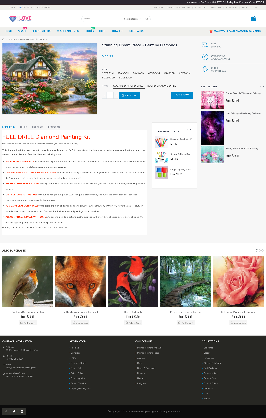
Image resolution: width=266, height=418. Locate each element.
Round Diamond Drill (161, 86)
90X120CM (125, 77)
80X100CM (108, 77)
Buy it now (182, 95)
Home (3, 39)
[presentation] (188, 130)
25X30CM (123, 73)
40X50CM (154, 73)
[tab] (8, 127)
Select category (131, 19)
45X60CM (169, 73)
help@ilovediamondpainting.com (21, 367)
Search (146, 19)
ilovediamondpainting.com (145, 411)
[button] (257, 250)
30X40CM (138, 73)
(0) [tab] (54, 127)
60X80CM (185, 73)
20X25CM (108, 73)
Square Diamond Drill (128, 86)
